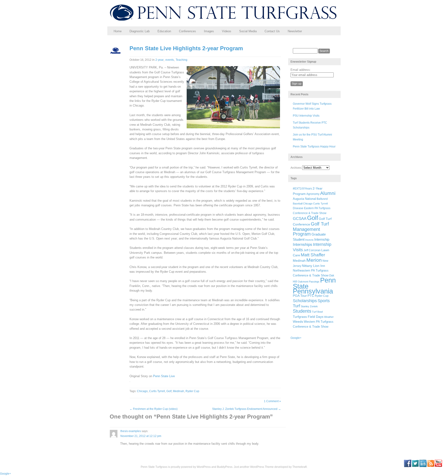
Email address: (300, 70)
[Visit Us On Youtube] (438, 466)
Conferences (187, 31)
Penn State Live (164, 376)
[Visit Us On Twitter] (415, 466)
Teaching (181, 59)
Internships (302, 244)
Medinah (178, 391)
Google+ (295, 338)
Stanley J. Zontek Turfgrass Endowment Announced (246, 409)
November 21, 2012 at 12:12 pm (140, 436)
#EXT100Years (302, 188)
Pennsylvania (313, 291)
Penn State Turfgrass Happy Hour (314, 146)
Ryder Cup (192, 391)
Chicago (142, 391)
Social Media (248, 31)
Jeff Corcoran (312, 250)
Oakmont (303, 281)
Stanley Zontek (309, 306)
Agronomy (312, 194)
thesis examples (130, 431)
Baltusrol (322, 198)
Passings (314, 281)
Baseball (297, 203)
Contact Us (272, 31)
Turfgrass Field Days (308, 317)
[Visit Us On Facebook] (407, 466)
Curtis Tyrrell (157, 391)
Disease (298, 208)
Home (118, 31)
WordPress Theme (262, 467)
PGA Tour (300, 295)
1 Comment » (272, 401)
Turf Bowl (317, 311)
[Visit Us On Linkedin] (423, 466)
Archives (295, 167)
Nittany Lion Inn (313, 266)
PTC (311, 295)
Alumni (328, 193)
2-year (159, 59)
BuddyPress (224, 467)
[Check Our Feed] (430, 466)
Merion (314, 260)
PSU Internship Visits (306, 115)
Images (209, 31)
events (169, 59)
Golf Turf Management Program (311, 229)
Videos (226, 31)
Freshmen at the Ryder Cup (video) (154, 409)
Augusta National (304, 198)
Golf (169, 391)
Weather (329, 316)
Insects (309, 239)
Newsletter (295, 31)
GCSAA (299, 218)
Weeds (298, 321)
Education (164, 31)
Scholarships (305, 300)
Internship (321, 239)
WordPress (204, 467)
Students (302, 311)
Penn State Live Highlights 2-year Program (186, 48)
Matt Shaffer (313, 254)
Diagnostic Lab (140, 31)
